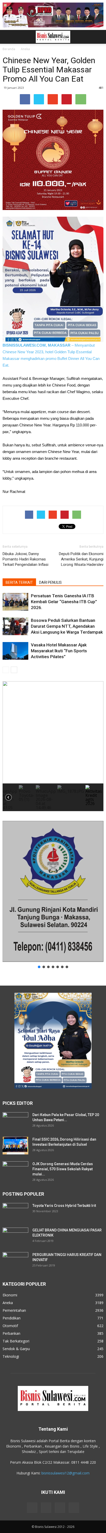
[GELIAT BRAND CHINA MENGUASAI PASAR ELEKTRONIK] (15, 1236)
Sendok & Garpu (16, 1348)
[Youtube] (74, 1508)
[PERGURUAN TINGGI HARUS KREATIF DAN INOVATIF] (15, 1261)
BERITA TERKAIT (19, 582)
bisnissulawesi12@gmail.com (65, 1473)
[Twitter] (60, 1508)
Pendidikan (12, 1318)
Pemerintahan (14, 1310)
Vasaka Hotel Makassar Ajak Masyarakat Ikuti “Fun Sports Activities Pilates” (59, 650)
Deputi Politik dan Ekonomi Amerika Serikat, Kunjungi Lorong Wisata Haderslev (81, 559)
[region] (53, 746)
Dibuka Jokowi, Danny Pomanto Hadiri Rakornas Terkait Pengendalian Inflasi (25, 559)
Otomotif (10, 1325)
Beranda (9, 49)
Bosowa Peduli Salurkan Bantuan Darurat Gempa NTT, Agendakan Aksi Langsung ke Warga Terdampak (67, 626)
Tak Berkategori (16, 1341)
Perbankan (11, 1333)
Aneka (25, 49)
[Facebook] (32, 1508)
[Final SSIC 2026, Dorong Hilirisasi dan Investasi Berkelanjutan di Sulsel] (15, 1145)
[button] (99, 37)
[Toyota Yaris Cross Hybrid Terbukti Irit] (15, 1212)
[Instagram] (46, 1508)
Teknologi (11, 1356)
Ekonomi (10, 1295)
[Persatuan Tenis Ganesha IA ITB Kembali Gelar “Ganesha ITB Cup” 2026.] (15, 602)
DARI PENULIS (50, 582)
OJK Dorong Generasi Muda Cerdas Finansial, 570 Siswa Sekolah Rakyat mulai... (62, 1169)
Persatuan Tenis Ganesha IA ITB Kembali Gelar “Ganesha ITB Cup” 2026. (64, 601)
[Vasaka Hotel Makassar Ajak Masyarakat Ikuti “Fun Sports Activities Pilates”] (15, 651)
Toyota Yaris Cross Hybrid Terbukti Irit (64, 1206)
